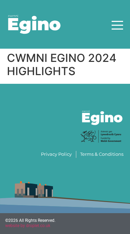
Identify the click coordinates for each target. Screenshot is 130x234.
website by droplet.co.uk (27, 225)
